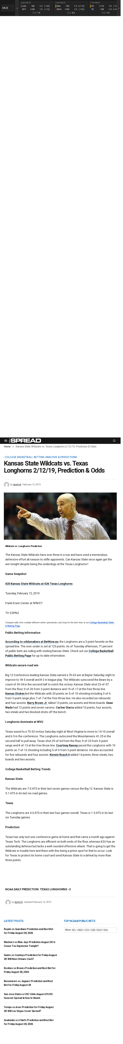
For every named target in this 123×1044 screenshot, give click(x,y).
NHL (106, 929)
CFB (87, 929)
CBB (93, 929)
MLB (99, 929)
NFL (74, 929)
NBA (80, 929)
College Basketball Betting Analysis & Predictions (41, 457)
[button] (6, 441)
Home (7, 446)
